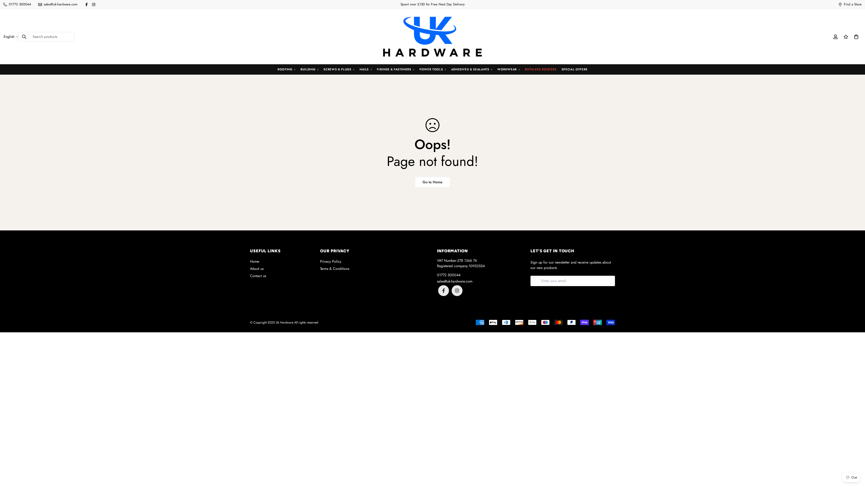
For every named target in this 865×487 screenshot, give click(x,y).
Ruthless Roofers (540, 69)
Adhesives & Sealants (471, 69)
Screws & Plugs (338, 69)
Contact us (258, 275)
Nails (366, 69)
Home (254, 261)
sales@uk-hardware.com (454, 281)
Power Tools (432, 69)
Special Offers (574, 69)
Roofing (287, 69)
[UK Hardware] (432, 36)
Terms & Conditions (334, 268)
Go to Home (432, 182)
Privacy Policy (330, 261)
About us (257, 268)
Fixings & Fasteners (395, 69)
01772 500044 (448, 275)
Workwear (508, 69)
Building (309, 69)
